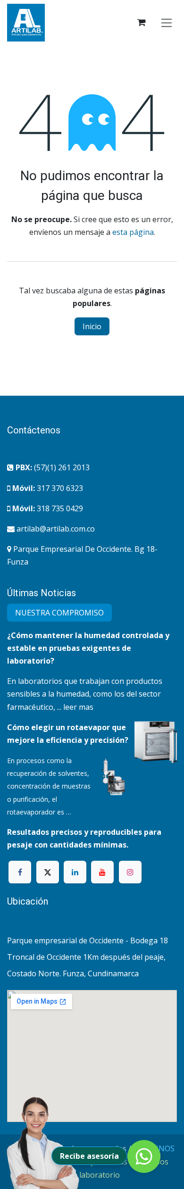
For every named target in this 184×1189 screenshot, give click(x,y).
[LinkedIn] (75, 872)
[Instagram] (130, 872)
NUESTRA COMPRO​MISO (59, 612)
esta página (133, 232)
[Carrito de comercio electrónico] (141, 22)
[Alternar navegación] (166, 22)
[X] (47, 872)
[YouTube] (102, 872)
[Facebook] (19, 872)
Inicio (92, 326)
